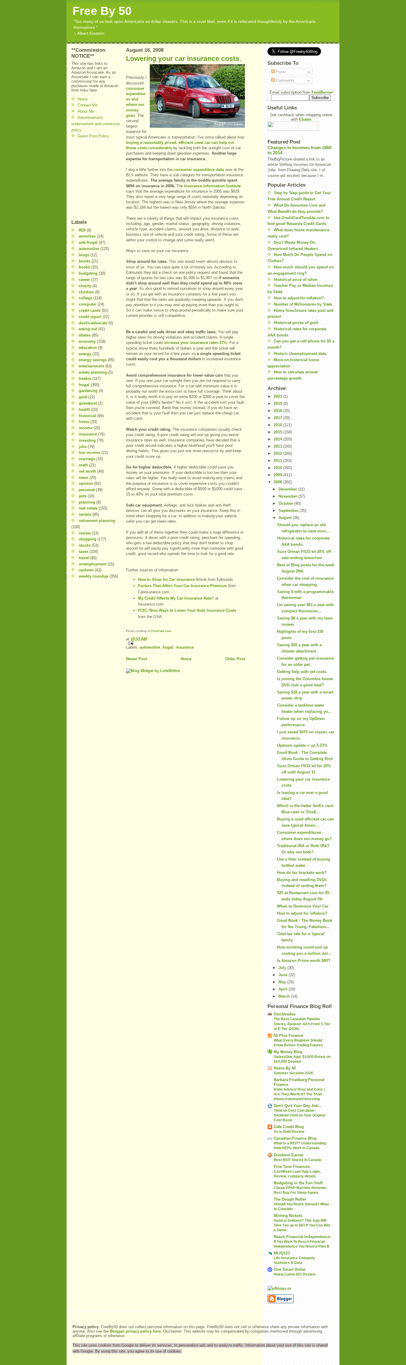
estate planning (93, 372)
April (283, 989)
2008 (278, 482)
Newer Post (136, 659)
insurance (88, 434)
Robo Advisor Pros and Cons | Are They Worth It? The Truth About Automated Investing (299, 1094)
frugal (84, 385)
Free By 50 (102, 10)
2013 (278, 446)
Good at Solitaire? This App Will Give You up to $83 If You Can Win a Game (302, 1225)
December (288, 489)
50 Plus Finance (288, 1035)
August (285, 517)
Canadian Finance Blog (295, 1138)
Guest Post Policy (93, 136)
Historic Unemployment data (300, 353)
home (84, 421)
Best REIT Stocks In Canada (297, 1160)
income (85, 428)
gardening (88, 391)
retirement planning (97, 520)
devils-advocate (93, 323)
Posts (280, 72)
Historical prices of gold (296, 322)
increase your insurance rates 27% (195, 342)
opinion (86, 483)
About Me (86, 111)
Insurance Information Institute (212, 186)
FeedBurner (322, 92)
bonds (84, 261)
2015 (278, 432)
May (282, 982)
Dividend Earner (288, 1155)
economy (87, 341)
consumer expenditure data (199, 169)
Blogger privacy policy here (135, 1331)
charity (85, 286)
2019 (278, 403)
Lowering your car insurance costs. (183, 58)
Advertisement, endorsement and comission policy (95, 123)
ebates (85, 335)
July (282, 967)
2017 (278, 418)
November (288, 496)
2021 (278, 396)
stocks (85, 545)
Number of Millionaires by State (303, 304)
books (84, 267)
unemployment (92, 564)
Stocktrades (284, 1014)
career (84, 279)
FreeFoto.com (161, 631)
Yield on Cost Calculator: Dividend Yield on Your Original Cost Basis (299, 1115)
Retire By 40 (285, 1068)
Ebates (305, 119)
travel (84, 558)
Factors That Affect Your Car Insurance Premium (182, 586)
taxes (83, 551)
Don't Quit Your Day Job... (298, 1105)
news (83, 477)
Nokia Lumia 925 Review (294, 1274)
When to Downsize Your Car (302, 906)
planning (87, 502)
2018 (278, 410)
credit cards (89, 310)
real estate (88, 508)
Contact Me (87, 105)
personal (87, 490)
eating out (88, 329)
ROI (82, 230)
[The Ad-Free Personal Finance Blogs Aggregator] (301, 1288)
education (88, 347)
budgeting (88, 273)
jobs (83, 446)
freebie (85, 378)
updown (86, 570)
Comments (285, 80)
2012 (278, 453)
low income (89, 452)
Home (83, 99)
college (85, 298)
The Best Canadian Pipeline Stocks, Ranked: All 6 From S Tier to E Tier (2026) (302, 1024)
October (286, 503)
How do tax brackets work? (302, 872)
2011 (278, 460)
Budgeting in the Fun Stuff (298, 1183)
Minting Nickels (288, 1215)
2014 (278, 439)
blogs (84, 255)
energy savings (93, 360)
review (85, 533)
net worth (87, 471)
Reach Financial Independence (302, 1237)
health (84, 409)
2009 (278, 475)
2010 (278, 468)
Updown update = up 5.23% (302, 745)
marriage (87, 459)
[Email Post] (185, 643)
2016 (278, 425)
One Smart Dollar (290, 1269)
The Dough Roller (290, 1199)
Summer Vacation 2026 (293, 1073)
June (283, 975)
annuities (87, 236)
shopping (87, 539)
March (284, 996)
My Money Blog (288, 1052)
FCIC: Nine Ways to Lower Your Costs (187, 610)
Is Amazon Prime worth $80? (303, 960)
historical (87, 415)
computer (87, 304)
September (289, 510)
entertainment (91, 366)
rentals (85, 514)
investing (87, 440)
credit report (90, 316)
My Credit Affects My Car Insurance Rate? (176, 598)
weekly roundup (93, 576)
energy (85, 354)
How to (166, 579)
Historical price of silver (296, 279)
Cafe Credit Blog (289, 1127)
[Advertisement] (89, 179)
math (83, 465)
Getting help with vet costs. (302, 671)
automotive (89, 248)
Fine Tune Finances (292, 1166)
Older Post (235, 659)
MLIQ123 (282, 1253)
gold (83, 397)
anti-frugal (88, 242)
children (86, 292)
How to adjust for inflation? (299, 298)
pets (82, 496)
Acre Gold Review (289, 1132)
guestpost (88, 403)
